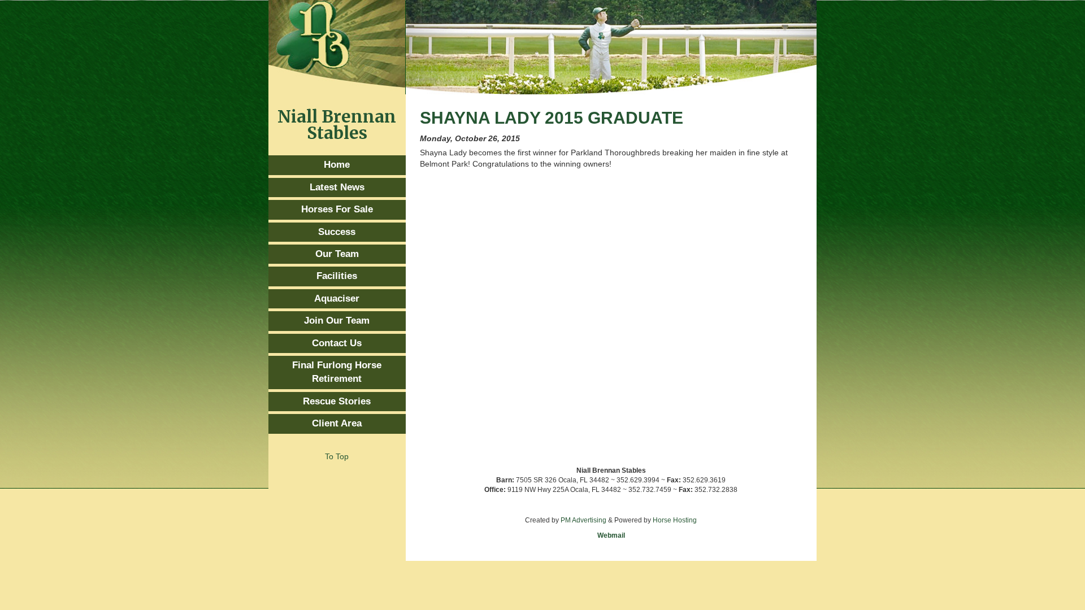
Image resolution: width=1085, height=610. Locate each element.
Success (336, 231)
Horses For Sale (337, 209)
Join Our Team (337, 320)
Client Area (337, 423)
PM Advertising (583, 520)
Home (337, 164)
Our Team (337, 254)
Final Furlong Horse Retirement (336, 372)
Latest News (337, 187)
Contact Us (337, 343)
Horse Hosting (675, 520)
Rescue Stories (337, 401)
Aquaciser (336, 298)
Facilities (336, 276)
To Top (337, 456)
